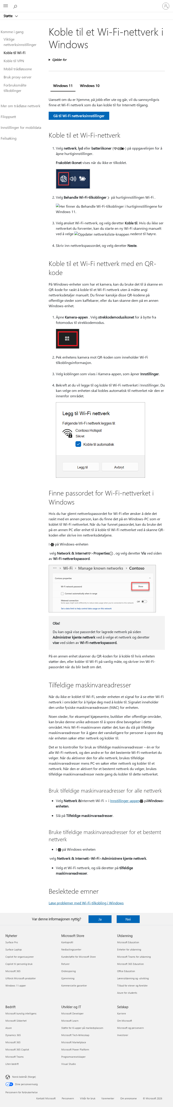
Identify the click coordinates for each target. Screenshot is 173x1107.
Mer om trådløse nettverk (20, 105)
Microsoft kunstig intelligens (20, 1013)
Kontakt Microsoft (46, 1098)
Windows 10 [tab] (90, 85)
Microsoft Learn (69, 1020)
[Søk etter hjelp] (16, 5)
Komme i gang (12, 31)
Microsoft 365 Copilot (17, 1049)
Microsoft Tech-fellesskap (75, 1035)
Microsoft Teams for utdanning (134, 956)
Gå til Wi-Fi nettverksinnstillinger (79, 115)
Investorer (122, 1035)
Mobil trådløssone (18, 68)
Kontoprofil (67, 942)
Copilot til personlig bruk (18, 964)
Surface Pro (11, 942)
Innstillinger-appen (125, 800)
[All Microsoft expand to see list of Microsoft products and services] (5, 6)
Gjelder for (59, 59)
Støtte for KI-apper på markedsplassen (82, 1028)
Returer (65, 964)
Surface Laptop (13, 949)
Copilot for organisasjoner (19, 956)
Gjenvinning (67, 978)
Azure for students (127, 992)
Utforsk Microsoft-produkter (20, 978)
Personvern (68, 1098)
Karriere (121, 1013)
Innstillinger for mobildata (21, 127)
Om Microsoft (124, 1020)
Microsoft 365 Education (130, 964)
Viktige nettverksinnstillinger (20, 42)
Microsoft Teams (14, 1056)
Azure (8, 1028)
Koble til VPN (14, 60)
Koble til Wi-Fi (14, 52)
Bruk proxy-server (18, 77)
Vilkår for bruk (87, 1098)
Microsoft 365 (12, 971)
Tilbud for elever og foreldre (132, 985)
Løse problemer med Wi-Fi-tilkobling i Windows (86, 902)
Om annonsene (128, 1098)
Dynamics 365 (13, 1035)
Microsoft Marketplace (73, 1042)
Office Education (126, 971)
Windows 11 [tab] (63, 85)
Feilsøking (8, 138)
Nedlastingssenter (71, 949)
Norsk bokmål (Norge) (24, 1076)
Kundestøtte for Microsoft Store (78, 956)
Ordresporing (68, 971)
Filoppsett (8, 116)
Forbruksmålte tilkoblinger (15, 88)
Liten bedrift (12, 1064)
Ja (100, 919)
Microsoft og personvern (130, 1028)
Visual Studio (68, 1064)
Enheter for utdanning (129, 949)
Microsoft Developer (72, 1013)
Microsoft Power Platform (75, 1049)
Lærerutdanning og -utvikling (133, 978)
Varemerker (107, 1098)
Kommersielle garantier (74, 985)
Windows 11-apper (15, 985)
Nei (128, 919)
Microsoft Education (128, 942)
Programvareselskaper (73, 1056)
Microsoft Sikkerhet (16, 1020)
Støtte (9, 16)
